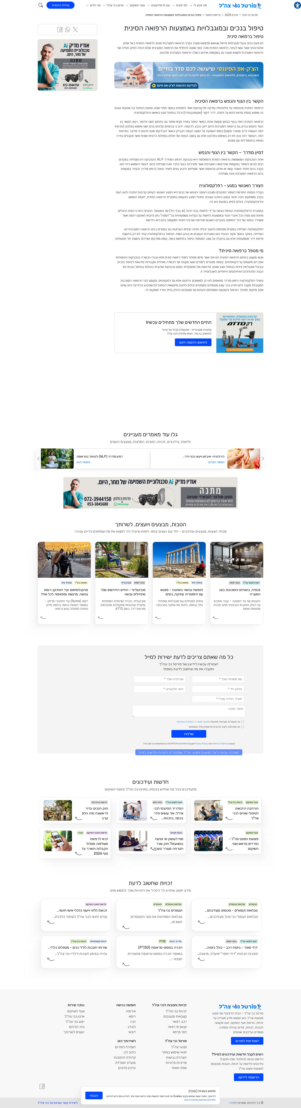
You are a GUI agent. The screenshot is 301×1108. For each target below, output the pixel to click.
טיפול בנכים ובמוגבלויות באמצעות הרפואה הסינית (173, 15)
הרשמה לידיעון (248, 1077)
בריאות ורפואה (213, 15)
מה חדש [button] (95, 5)
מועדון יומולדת (125, 1062)
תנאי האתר (202, 721)
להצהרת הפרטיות (185, 721)
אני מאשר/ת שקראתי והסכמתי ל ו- (208, 721)
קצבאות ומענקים (175, 1016)
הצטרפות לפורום (247, 1041)
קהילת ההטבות (60, 5)
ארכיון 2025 (231, 15)
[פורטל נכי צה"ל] (239, 5)
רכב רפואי (180, 1021)
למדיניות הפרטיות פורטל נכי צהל (200, 1099)
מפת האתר (179, 1068)
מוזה (232, 1103)
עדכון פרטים (127, 1068)
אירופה (131, 1011)
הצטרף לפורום (125, 1047)
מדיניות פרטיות (176, 1062)
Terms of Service (221, 743)
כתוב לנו (130, 1052)
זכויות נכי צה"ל (176, 1011)
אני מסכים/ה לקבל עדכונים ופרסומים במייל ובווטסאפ (214, 726)
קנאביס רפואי (177, 1027)
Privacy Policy (201, 743)
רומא (132, 1016)
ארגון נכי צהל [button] (115, 5)
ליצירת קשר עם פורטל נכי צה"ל (58, 1103)
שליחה (189, 734)
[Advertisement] (188, 391)
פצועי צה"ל (179, 1047)
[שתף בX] (75, 29)
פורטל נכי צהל (250, 15)
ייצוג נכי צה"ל (74, 1021)
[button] (41, 5)
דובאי (132, 1032)
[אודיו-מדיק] (67, 65)
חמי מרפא (180, 1032)
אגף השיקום (75, 1011)
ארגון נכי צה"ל (74, 1016)
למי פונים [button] (181, 5)
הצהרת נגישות (176, 1057)
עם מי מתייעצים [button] (160, 5)
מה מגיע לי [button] (200, 5)
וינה (133, 1021)
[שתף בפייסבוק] (59, 29)
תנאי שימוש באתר (174, 1052)
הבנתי (94, 1095)
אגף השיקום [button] (137, 5)
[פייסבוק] (42, 1086)
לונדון (132, 1027)
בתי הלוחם (76, 1027)
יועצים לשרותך (73, 1032)
